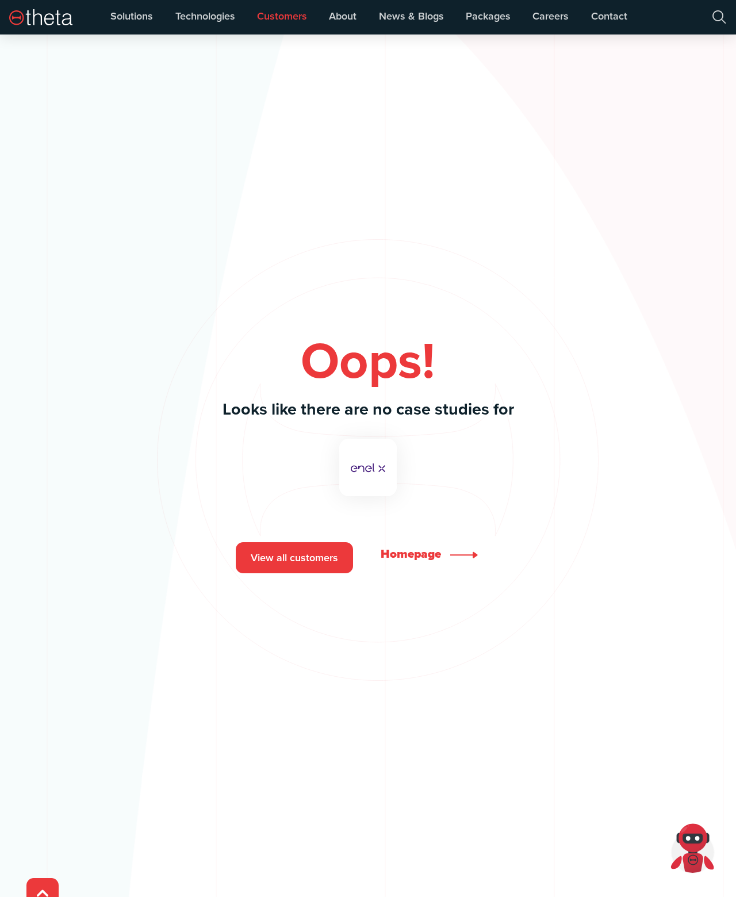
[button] (719, 17)
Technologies (205, 16)
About (342, 16)
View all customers (294, 557)
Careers (550, 16)
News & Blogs (411, 16)
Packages (488, 16)
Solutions (131, 16)
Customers (282, 16)
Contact (609, 16)
